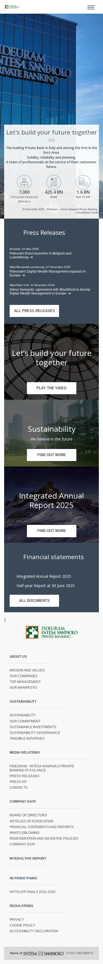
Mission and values (27, 670)
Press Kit (18, 782)
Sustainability (23, 701)
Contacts (18, 787)
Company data (22, 844)
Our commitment (25, 721)
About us (18, 657)
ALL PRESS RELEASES (34, 311)
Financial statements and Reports (42, 827)
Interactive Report (28, 858)
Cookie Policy (22, 925)
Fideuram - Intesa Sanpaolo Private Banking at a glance (42, 768)
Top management (25, 682)
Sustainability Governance (35, 733)
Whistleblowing (25, 833)
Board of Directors (28, 815)
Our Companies (23, 676)
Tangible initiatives (27, 738)
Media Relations (25, 752)
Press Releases (24, 776)
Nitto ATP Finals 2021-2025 (32, 892)
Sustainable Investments (33, 727)
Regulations (21, 906)
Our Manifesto (23, 688)
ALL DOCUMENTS (34, 601)
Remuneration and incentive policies (44, 838)
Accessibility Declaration (34, 931)
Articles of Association (32, 821)
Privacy (17, 920)
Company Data (23, 801)
